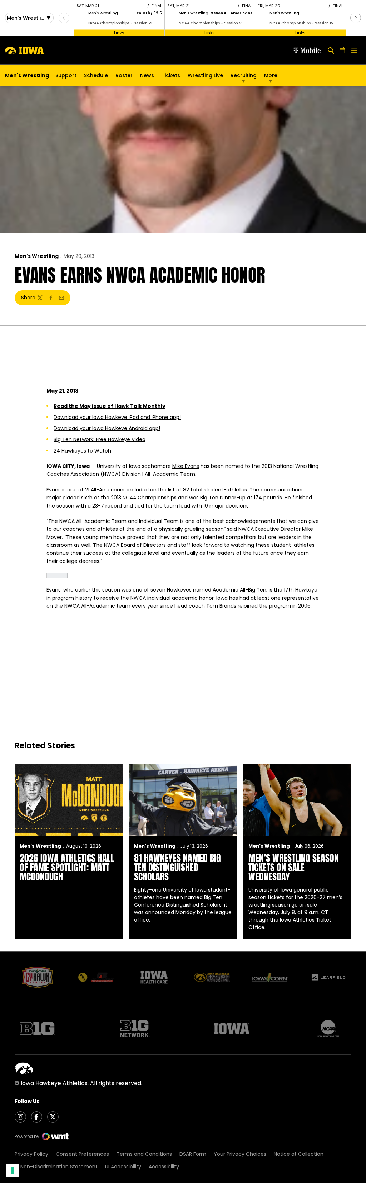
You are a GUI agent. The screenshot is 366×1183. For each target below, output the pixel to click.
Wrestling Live (205, 77)
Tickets (171, 77)
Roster (124, 75)
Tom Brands (221, 605)
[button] (355, 18)
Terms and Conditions (144, 1154)
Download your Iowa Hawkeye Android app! (107, 428)
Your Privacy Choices (240, 1154)
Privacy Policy (31, 1154)
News (147, 75)
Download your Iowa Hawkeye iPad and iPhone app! (117, 417)
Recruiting (244, 75)
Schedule (96, 75)
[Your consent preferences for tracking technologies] (12, 1170)
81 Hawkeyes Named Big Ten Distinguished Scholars (177, 867)
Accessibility (164, 1166)
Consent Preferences (82, 1154)
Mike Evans (185, 466)
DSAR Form (192, 1154)
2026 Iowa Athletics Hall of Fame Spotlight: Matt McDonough (67, 867)
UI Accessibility (123, 1166)
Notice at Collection (298, 1154)
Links (119, 32)
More (270, 75)
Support (65, 75)
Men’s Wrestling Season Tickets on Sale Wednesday (293, 867)
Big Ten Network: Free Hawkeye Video (99, 439)
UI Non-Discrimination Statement (56, 1166)
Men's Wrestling (37, 256)
